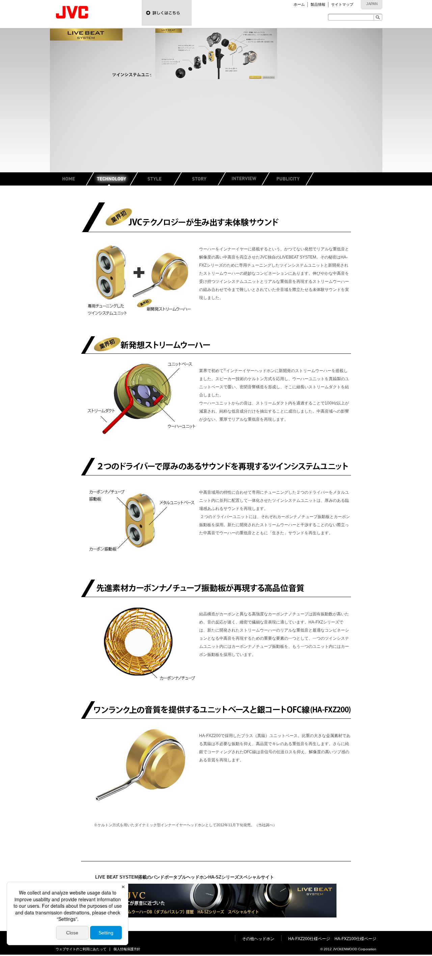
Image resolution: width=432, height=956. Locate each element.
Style (160, 179)
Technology (116, 179)
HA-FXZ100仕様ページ (355, 938)
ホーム (299, 4)
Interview (247, 179)
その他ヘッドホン (258, 938)
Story (203, 179)
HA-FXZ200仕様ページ (309, 938)
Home (72, 179)
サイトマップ (342, 4)
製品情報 (317, 4)
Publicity (291, 179)
